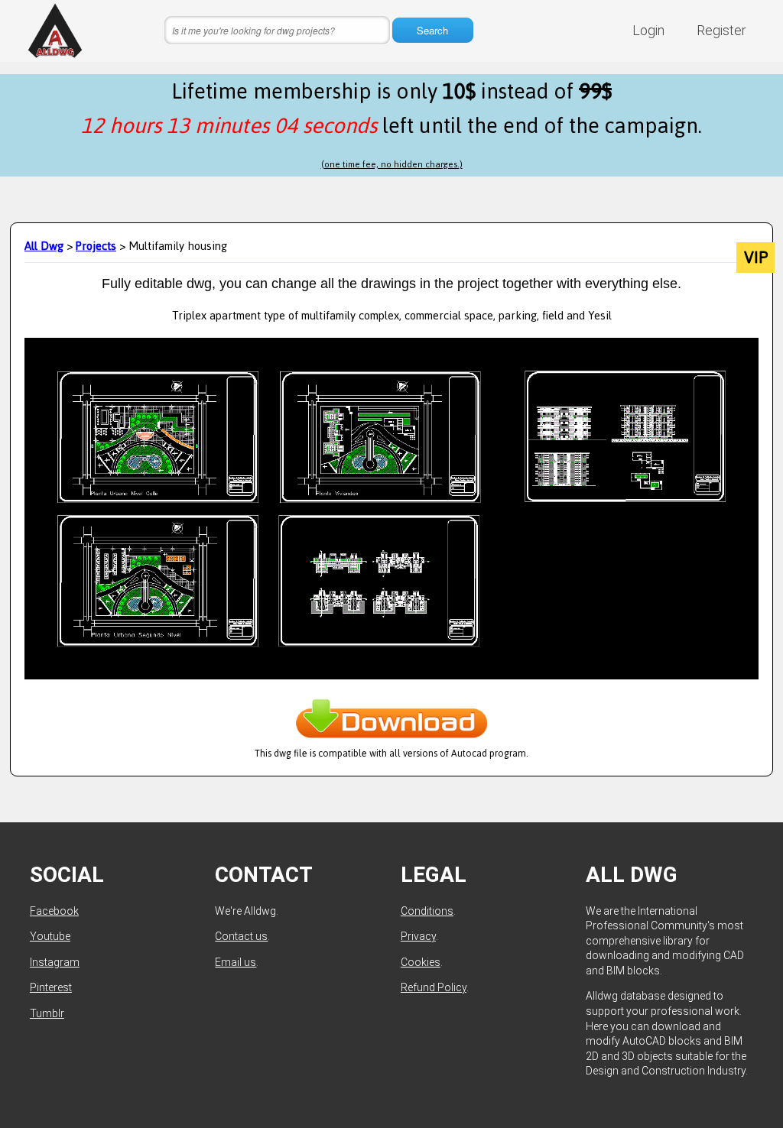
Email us (235, 962)
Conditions (427, 911)
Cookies (420, 962)
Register (721, 30)
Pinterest (51, 987)
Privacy (418, 936)
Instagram (55, 962)
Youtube (50, 936)
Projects (96, 246)
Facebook (54, 911)
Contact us (241, 936)
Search (432, 30)
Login (648, 30)
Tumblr (47, 1013)
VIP (756, 257)
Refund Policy (433, 987)
